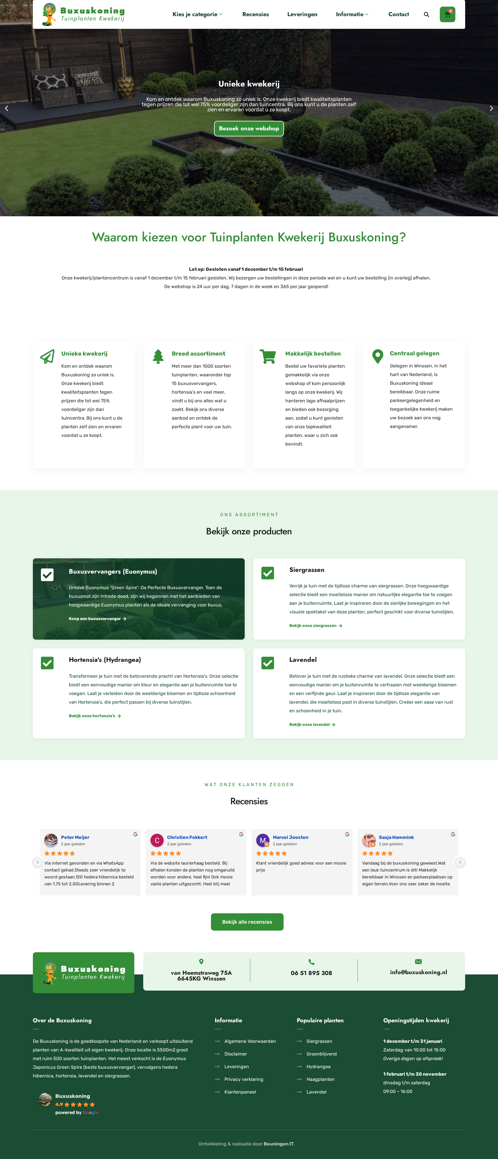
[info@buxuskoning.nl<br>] (418, 961)
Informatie (349, 14)
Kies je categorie (195, 14)
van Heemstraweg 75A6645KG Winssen (201, 976)
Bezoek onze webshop (249, 114)
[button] (426, 14)
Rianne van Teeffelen (85, 837)
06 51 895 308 (311, 973)
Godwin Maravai (291, 837)
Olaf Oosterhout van (190, 837)
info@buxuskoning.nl (418, 972)
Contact (398, 14)
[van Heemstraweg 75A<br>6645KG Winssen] (201, 962)
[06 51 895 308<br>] (311, 962)
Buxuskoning (72, 1096)
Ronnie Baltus (395, 837)
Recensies (255, 14)
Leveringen (302, 14)
